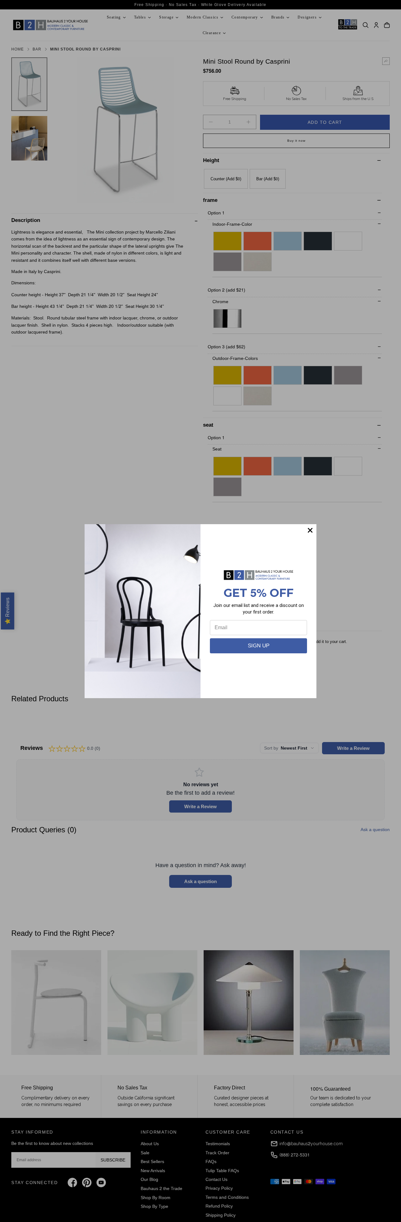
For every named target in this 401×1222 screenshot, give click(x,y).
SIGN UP (258, 646)
